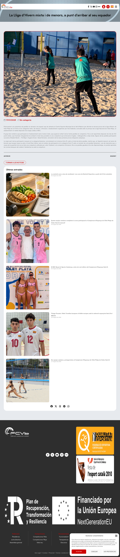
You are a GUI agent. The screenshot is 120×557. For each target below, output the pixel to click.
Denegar (94, 551)
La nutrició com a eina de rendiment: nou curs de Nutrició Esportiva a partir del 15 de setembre (81, 174)
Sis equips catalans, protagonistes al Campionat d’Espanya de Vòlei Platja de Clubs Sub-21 (80, 360)
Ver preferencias (110, 551)
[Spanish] (112, 6)
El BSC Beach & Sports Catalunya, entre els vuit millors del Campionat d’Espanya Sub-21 (79, 267)
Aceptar (79, 551)
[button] (116, 536)
